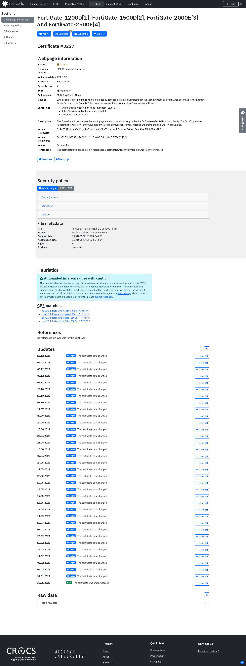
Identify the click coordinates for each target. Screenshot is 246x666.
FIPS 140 (95, 4)
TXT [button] (70, 188)
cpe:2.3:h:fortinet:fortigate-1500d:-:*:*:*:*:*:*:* (65, 314)
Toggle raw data (48, 602)
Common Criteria (39, 4)
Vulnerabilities (113, 4)
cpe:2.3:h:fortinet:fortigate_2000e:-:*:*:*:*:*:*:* (66, 321)
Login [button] (232, 4)
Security (46, 205)
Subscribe (82, 33)
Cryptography (49, 197)
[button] (206, 348)
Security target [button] (49, 188)
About (148, 4)
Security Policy (13, 25)
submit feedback (103, 296)
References (12, 31)
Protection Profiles (75, 4)
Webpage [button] (64, 159)
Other (45, 214)
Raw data (11, 42)
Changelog (155, 661)
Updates (10, 37)
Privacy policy (157, 655)
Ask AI (45, 33)
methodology (124, 293)
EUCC (56, 4)
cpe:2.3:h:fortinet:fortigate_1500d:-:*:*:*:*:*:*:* (66, 317)
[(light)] (242, 4)
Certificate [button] (46, 159)
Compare (64, 33)
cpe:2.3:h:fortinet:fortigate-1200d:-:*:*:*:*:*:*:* (65, 310)
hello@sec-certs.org (208, 651)
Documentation (158, 650)
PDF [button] (62, 188)
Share (99, 33)
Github (105, 651)
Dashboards (133, 4)
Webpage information (17, 19)
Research (107, 662)
